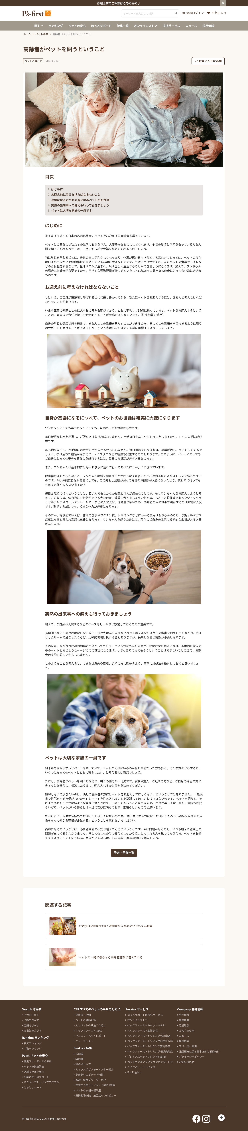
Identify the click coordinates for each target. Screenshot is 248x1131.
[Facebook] (196, 1117)
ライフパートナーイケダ (141, 1067)
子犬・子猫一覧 (124, 852)
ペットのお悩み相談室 (88, 1090)
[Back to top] (221, 1118)
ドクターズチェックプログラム (41, 1082)
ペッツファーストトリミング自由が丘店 (150, 1041)
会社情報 (184, 1015)
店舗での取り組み (34, 1071)
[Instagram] (206, 1117)
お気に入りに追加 (210, 61)
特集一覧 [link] (123, 25)
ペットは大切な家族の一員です (71, 210)
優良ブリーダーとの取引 (38, 1061)
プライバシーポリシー (191, 1056)
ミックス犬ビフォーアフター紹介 (94, 1069)
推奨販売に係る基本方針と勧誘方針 (199, 1051)
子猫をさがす (31, 1020)
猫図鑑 (79, 1059)
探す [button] (37, 25)
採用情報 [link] (208, 25)
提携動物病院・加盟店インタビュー (96, 1095)
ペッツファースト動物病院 (142, 1030)
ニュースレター (84, 1041)
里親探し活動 (83, 1015)
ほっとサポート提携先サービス (145, 1015)
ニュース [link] (191, 25)
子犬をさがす (31, 1015)
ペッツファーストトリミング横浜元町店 (150, 1051)
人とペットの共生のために (91, 1025)
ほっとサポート (33, 1087)
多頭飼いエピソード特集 (89, 1074)
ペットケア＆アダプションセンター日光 (150, 1062)
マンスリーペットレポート (91, 1035)
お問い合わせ (186, 1062)
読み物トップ (83, 1064)
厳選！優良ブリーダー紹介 (91, 1080)
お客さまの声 (186, 1030)
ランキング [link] (55, 25)
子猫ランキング (33, 1048)
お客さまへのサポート (36, 1077)
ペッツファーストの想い (89, 1030)
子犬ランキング (33, 1043)
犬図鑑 (79, 1053)
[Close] (223, 3)
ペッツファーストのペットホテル (146, 1025)
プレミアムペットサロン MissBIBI (146, 1056)
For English (134, 1072)
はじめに (57, 189)
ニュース (184, 1035)
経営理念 (184, 1025)
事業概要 (184, 1020)
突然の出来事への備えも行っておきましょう (80, 205)
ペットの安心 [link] (77, 25)
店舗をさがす (31, 1025)
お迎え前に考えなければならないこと (76, 194)
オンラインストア (137, 1020)
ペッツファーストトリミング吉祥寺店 (148, 1046)
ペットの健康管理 (34, 1066)
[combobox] (150, 13)
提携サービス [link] (171, 25)
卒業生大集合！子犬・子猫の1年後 (95, 1085)
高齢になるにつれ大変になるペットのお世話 (80, 200)
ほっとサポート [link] (101, 25)
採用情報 (184, 1041)
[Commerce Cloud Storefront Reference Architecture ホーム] (36, 13)
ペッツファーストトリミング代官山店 (148, 1035)
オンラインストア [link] (145, 25)
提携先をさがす (33, 1030)
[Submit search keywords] (176, 13)
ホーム (27, 34)
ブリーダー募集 (188, 1046)
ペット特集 (41, 34)
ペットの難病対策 (86, 1020)
